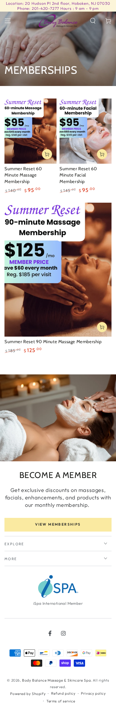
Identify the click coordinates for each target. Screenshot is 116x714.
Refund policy (63, 693)
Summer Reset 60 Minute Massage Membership (23, 175)
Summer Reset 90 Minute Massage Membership (53, 341)
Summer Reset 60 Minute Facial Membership (78, 175)
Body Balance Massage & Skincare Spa (56, 680)
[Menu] (7, 21)
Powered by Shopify (28, 693)
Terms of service (60, 701)
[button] (93, 21)
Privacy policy (93, 693)
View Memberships (58, 524)
